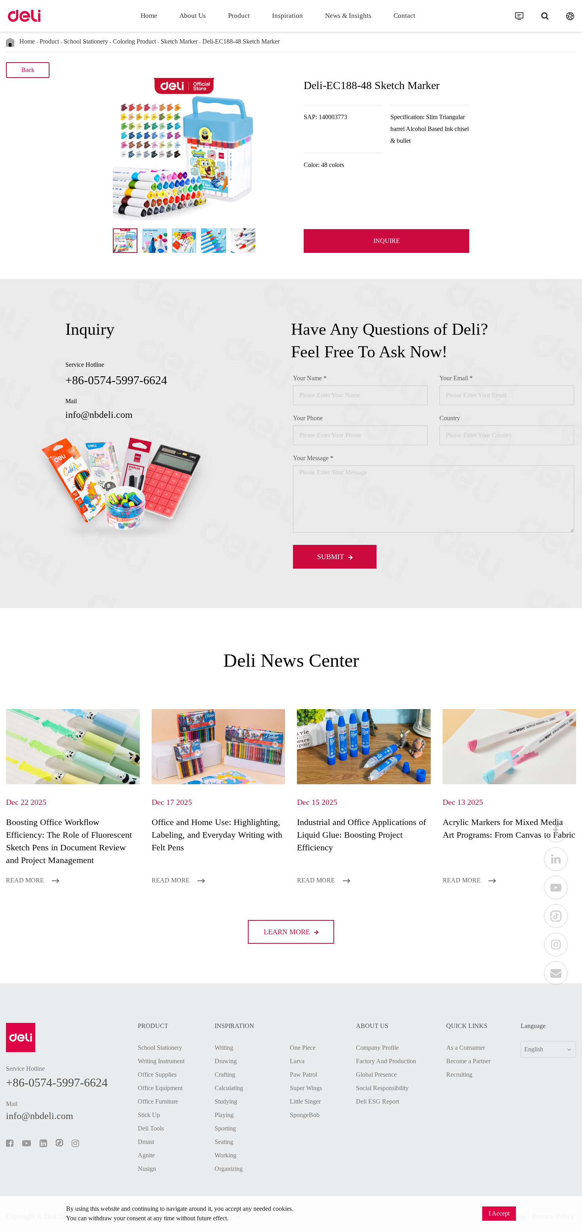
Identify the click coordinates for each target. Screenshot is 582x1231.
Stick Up (149, 1115)
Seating (224, 1141)
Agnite (146, 1155)
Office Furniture (158, 1101)
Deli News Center (291, 660)
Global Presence (376, 1074)
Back (27, 69)
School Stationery (86, 41)
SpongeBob (305, 1115)
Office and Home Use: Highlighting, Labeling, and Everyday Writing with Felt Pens (217, 834)
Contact (404, 15)
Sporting (225, 1128)
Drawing (226, 1061)
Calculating (229, 1088)
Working (225, 1155)
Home (149, 15)
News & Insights (348, 15)
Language (533, 1026)
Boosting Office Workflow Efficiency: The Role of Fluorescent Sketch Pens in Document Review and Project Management (69, 841)
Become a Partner (468, 1061)
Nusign (147, 1168)
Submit (331, 557)
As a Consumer (465, 1047)
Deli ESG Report (377, 1101)
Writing (224, 1047)
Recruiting (459, 1074)
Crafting (225, 1074)
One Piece (303, 1047)
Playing (224, 1115)
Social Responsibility (382, 1088)
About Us (192, 15)
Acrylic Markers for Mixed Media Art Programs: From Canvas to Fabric (509, 828)
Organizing (229, 1168)
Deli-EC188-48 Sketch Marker (241, 41)
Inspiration (287, 15)
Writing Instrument (161, 1061)
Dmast (146, 1141)
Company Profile (377, 1047)
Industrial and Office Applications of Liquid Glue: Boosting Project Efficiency (361, 834)
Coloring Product (134, 41)
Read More (26, 880)
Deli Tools (151, 1128)
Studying (226, 1101)
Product (239, 15)
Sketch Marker (179, 41)
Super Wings (306, 1088)
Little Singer (305, 1101)
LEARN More (288, 932)
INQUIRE (386, 240)
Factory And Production (386, 1061)
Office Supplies (157, 1074)
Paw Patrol (303, 1074)
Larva (297, 1061)
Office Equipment (160, 1088)
